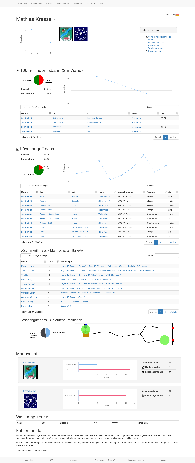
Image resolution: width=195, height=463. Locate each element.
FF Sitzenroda (29, 362)
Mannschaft (153, 45)
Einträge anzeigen (39, 106)
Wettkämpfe (36, 3)
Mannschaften (62, 3)
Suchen (150, 106)
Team (134, 113)
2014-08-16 (26, 223)
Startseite (22, 3)
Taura (74, 205)
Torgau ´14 (83, 266)
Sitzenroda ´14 (144, 266)
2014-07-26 (26, 227)
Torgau (74, 223)
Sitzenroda (136, 118)
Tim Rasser (26, 275)
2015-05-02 (26, 214)
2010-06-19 (26, 118)
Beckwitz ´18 (133, 266)
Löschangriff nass (156, 42)
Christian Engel (28, 301)
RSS (51, 460)
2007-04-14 (26, 126)
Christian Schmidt (29, 292)
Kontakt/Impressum (136, 460)
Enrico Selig (26, 279)
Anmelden (29, 460)
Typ (54, 113)
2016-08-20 (26, 205)
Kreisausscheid (59, 118)
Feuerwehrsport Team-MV (105, 460)
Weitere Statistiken (95, 3)
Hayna (74, 214)
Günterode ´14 (136, 270)
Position (151, 191)
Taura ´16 (92, 266)
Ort (88, 113)
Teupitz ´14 (74, 266)
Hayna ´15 (65, 266)
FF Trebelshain (30, 391)
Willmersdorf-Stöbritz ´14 (117, 266)
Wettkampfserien (156, 48)
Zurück (158, 137)
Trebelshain (103, 214)
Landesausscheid (47, 205)
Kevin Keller (26, 306)
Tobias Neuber (28, 283)
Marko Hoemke (28, 266)
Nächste (173, 137)
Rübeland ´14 (102, 266)
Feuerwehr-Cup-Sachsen (49, 214)
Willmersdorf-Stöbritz (80, 227)
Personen (78, 3)
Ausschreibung (125, 191)
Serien (49, 3)
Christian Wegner (29, 297)
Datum (24, 113)
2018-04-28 (26, 196)
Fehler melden (154, 51)
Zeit (162, 113)
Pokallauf (43, 196)
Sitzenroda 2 (104, 196)
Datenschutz (165, 460)
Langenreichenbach (95, 118)
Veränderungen (76, 460)
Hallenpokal (57, 126)
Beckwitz (75, 196)
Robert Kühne (27, 288)
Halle (89, 126)
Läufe (50, 261)
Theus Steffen (27, 270)
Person (24, 261)
